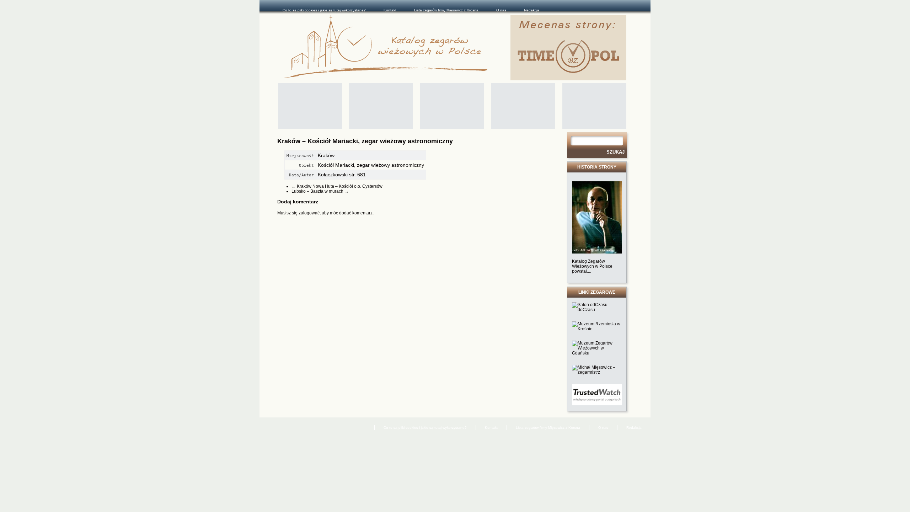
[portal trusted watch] (597, 403)
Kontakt (390, 10)
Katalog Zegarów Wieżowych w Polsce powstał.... (592, 266)
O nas (501, 10)
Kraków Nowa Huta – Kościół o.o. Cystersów (336, 186)
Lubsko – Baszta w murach (320, 191)
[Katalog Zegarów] (397, 47)
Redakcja (531, 10)
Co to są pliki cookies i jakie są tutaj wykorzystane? (324, 10)
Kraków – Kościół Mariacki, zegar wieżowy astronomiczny (365, 141)
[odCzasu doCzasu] (597, 309)
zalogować (309, 212)
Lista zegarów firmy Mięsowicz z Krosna (446, 10)
